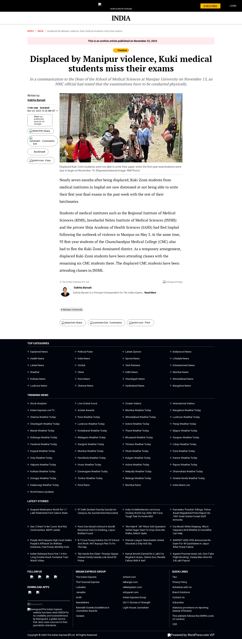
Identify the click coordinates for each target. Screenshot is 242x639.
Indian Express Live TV (42, 410)
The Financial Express (87, 582)
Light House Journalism (136, 607)
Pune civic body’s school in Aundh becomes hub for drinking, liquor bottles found (96, 530)
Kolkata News (37, 378)
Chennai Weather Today (43, 417)
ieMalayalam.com (132, 587)
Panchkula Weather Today (92, 457)
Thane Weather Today (137, 430)
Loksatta (81, 587)
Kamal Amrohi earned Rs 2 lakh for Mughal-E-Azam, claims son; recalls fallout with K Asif (145, 557)
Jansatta (80, 592)
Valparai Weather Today (43, 464)
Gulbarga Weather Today (43, 437)
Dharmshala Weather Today (188, 471)
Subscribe (178, 602)
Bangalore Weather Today (187, 410)
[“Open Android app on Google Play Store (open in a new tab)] (31, 595)
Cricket (81, 365)
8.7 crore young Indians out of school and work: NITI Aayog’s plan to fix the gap (98, 543)
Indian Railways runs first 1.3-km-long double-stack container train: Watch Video (49, 557)
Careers (80, 615)
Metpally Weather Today (138, 471)
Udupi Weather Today (184, 444)
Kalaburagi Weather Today (44, 485)
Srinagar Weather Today (43, 478)
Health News (37, 358)
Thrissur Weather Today (138, 444)
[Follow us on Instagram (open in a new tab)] (57, 576)
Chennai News (85, 385)
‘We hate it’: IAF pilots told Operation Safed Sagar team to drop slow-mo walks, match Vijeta (145, 530)
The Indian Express (86, 577)
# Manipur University (71, 309)
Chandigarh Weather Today (45, 423)
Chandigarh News (135, 378)
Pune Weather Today (89, 417)
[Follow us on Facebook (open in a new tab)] (33, 576)
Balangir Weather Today (138, 478)
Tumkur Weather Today (90, 478)
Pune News (84, 378)
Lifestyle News (181, 358)
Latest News (37, 365)
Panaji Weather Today (184, 423)
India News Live (181, 485)
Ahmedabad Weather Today (140, 417)
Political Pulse (85, 351)
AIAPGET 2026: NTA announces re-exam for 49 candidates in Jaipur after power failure (192, 543)
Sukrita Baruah (36, 100)
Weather (34, 372)
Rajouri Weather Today (185, 464)
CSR (174, 624)
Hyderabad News (134, 385)
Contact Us (178, 597)
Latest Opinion (133, 351)
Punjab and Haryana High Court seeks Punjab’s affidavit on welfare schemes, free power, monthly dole (51, 543)
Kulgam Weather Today (137, 457)
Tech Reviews (132, 365)
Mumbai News (180, 372)
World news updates (42, 491)
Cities (81, 372)
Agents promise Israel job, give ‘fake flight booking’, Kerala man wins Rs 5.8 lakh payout (193, 557)
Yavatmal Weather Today (43, 444)
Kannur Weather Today (185, 457)
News (30, 31)
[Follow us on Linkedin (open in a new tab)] (49, 576)
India (40, 31)
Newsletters (82, 602)
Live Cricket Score (87, 403)
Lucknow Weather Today (186, 417)
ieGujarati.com (131, 592)
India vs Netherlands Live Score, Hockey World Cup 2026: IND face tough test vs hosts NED (144, 513)
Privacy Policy (179, 582)
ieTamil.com (129, 577)
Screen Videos (133, 403)
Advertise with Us (182, 587)
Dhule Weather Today (136, 451)
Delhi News (131, 372)
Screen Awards (86, 410)
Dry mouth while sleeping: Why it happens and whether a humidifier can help (192, 530)
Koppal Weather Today (42, 451)
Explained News (39, 351)
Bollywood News (182, 351)
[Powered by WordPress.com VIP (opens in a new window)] (191, 635)
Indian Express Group (134, 597)
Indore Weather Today (137, 423)
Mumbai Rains (133, 485)
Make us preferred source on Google (39, 120)
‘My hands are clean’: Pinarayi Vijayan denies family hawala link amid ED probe (98, 557)
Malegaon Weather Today (91, 437)
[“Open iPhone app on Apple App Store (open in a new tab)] (39, 595)
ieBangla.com (130, 582)
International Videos (184, 403)
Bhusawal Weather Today (139, 437)
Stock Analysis (38, 403)
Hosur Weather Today (89, 464)
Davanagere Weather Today (93, 471)
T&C (174, 577)
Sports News (132, 358)
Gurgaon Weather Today (186, 437)
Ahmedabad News (183, 378)
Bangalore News (182, 385)
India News (84, 358)
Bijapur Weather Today (185, 430)
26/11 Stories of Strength (136, 602)
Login (233, 6)
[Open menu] (9, 6)
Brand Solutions (181, 592)
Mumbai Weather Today (138, 410)
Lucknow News (38, 385)
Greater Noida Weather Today (189, 478)
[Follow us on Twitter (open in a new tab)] (41, 576)
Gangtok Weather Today (91, 444)
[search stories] (18, 6)
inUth (79, 597)
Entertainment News (184, 365)
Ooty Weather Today (41, 457)
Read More (150, 292)
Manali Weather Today (42, 430)
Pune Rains (84, 485)
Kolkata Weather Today (42, 471)
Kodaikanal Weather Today (92, 430)
